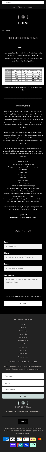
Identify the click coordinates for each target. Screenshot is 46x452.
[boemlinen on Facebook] (18, 17)
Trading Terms (23, 337)
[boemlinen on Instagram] (23, 17)
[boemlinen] (23, 23)
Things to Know (23, 357)
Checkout (30, 7)
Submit (23, 303)
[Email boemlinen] (27, 17)
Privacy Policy (23, 331)
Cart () (23, 7)
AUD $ (22, 422)
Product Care (23, 354)
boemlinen (10, 428)
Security (23, 344)
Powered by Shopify (24, 433)
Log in (15, 7)
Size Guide (23, 350)
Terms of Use (23, 347)
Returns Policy (23, 334)
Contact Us (23, 327)
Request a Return (23, 340)
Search (23, 324)
